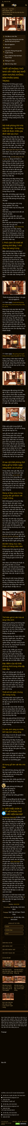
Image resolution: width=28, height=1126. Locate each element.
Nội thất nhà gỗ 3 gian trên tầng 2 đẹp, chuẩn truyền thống (8, 971)
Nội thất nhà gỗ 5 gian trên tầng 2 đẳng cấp (18, 971)
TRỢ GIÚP (19, 1121)
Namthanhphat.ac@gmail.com (11, 1097)
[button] (4, 24)
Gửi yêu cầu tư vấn (22, 1)
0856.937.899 (7, 1)
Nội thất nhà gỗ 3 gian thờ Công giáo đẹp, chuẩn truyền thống (19, 988)
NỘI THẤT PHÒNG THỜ (8, 949)
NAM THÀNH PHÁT (4, 1121)
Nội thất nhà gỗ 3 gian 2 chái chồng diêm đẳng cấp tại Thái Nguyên (7, 988)
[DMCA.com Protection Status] (21, 1124)
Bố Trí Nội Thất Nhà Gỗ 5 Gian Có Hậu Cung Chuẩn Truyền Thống (7, 1005)
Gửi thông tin (14, 937)
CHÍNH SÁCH (14, 1121)
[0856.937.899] (3, 785)
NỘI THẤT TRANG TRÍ (8, 953)
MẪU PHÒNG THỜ (7, 946)
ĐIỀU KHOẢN (24, 1121)
